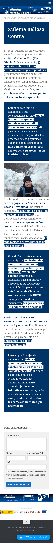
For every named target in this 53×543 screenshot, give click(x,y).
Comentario (12, 435)
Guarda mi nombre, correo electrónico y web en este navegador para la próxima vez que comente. (26, 475)
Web (8, 462)
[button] (33, 537)
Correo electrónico (36, 453)
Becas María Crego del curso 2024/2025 (24, 18)
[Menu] (50, 3)
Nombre (10, 453)
